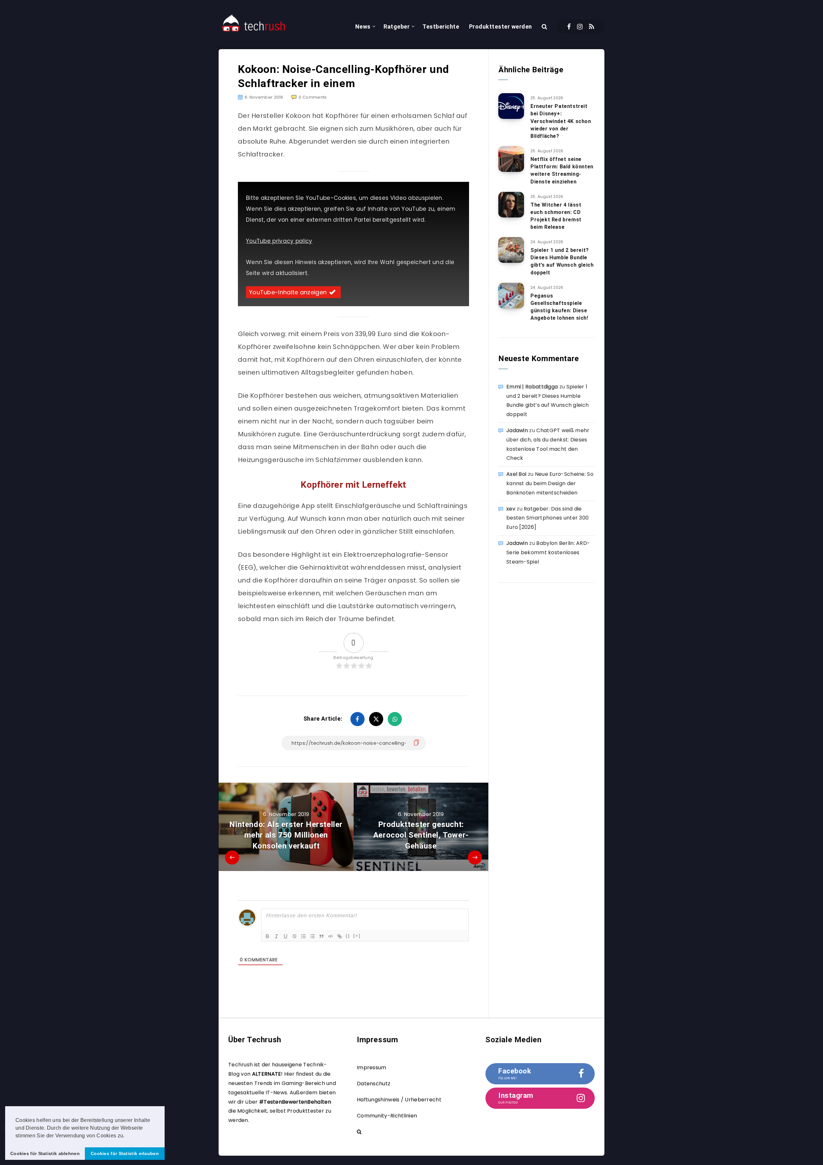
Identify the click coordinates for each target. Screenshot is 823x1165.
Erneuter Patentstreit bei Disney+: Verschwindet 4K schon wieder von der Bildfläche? (560, 121)
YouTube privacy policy (279, 241)
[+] (356, 935)
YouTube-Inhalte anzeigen (288, 292)
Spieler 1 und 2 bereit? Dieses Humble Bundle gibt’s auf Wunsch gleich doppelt (561, 261)
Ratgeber (397, 26)
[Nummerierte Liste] (303, 936)
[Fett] (267, 936)
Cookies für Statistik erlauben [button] (125, 1153)
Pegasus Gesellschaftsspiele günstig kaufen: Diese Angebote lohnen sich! (559, 307)
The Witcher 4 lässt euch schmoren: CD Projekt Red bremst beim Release (556, 216)
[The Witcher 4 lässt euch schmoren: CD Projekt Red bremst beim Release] (511, 205)
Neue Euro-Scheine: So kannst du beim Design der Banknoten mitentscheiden (549, 483)
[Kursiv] (276, 936)
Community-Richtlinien (387, 1115)
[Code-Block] (330, 936)
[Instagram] (580, 26)
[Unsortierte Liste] (312, 936)
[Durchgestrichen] (294, 936)
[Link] (339, 936)
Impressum (371, 1067)
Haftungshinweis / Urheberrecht (399, 1099)
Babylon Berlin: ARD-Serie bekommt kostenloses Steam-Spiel (548, 552)
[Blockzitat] (321, 936)
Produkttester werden (500, 26)
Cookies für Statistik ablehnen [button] (45, 1153)
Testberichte (440, 26)
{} (348, 935)
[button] (127, 1136)
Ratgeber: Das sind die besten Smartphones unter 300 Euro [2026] (547, 518)
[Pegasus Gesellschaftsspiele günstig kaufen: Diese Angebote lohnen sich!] (511, 295)
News (363, 26)
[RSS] (591, 26)
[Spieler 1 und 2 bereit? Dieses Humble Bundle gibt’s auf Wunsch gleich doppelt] (511, 250)
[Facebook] (569, 26)
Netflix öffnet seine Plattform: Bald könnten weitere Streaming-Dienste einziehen (561, 170)
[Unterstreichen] (285, 936)
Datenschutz (373, 1083)
